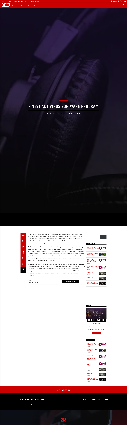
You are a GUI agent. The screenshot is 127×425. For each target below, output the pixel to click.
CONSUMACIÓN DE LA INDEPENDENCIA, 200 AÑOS (93, 262)
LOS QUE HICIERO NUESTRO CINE (93, 281)
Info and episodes (96, 347)
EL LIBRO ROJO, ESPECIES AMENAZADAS (92, 268)
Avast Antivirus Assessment (96, 414)
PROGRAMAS (16, 5)
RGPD (10, 1)
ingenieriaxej (60, 120)
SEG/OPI (4, 1)
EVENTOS (24, 5)
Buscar (87, 248)
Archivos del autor (70, 296)
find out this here (70, 287)
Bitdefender (31, 289)
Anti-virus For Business (32, 414)
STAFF (26, 1)
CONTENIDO (38, 5)
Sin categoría (63, 108)
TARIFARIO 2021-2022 (18, 1)
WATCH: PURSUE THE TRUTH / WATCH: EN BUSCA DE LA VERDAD (91, 275)
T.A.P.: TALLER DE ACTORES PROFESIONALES (92, 297)
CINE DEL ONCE (90, 287)
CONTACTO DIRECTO (35, 1)
